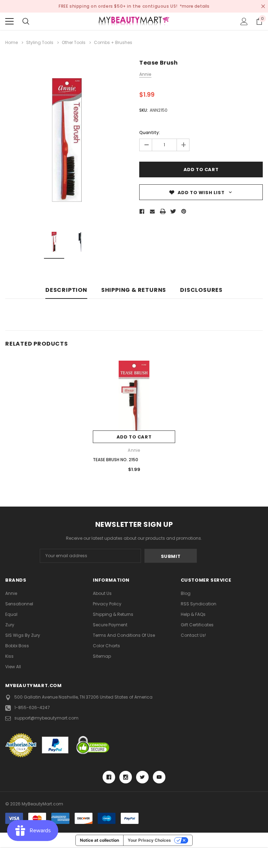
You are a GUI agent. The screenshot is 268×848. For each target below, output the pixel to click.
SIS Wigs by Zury (22, 635)
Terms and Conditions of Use (124, 635)
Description (66, 290)
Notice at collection (99, 840)
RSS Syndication (198, 604)
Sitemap (102, 656)
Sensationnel (19, 604)
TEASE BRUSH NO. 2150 (115, 460)
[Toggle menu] (9, 21)
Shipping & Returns (133, 290)
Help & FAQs (193, 614)
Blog (186, 593)
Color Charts (106, 646)
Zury (9, 625)
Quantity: (149, 132)
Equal (11, 614)
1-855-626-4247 (32, 707)
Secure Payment (110, 625)
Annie (11, 593)
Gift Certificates (197, 625)
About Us (102, 593)
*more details (194, 6)
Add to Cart (134, 437)
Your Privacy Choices (149, 840)
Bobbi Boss (17, 646)
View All (13, 667)
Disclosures (201, 290)
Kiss (9, 656)
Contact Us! (193, 635)
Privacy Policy (107, 604)
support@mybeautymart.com (46, 718)
